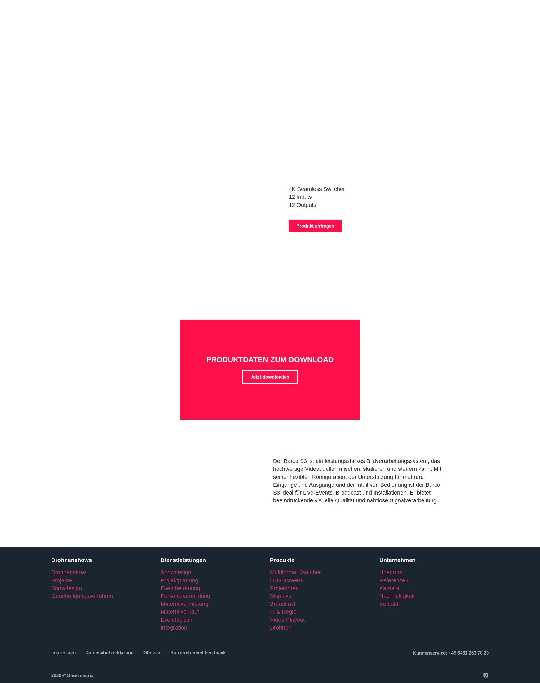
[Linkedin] (462, 675)
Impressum (63, 652)
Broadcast (282, 604)
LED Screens (286, 580)
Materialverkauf (180, 612)
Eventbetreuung (180, 588)
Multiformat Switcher (295, 572)
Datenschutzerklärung (109, 652)
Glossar (152, 652)
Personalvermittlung (185, 596)
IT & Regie (283, 612)
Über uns (390, 572)
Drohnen (281, 628)
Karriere (389, 588)
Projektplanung (179, 580)
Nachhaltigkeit (397, 596)
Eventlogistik (176, 620)
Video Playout (287, 620)
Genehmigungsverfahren (82, 596)
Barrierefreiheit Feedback (198, 652)
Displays (280, 596)
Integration (174, 628)
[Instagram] (450, 675)
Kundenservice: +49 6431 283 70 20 (451, 652)
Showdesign (66, 588)
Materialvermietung (185, 604)
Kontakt (388, 604)
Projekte (61, 580)
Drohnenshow (68, 572)
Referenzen (393, 580)
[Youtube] (474, 675)
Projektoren (284, 588)
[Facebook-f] (438, 675)
